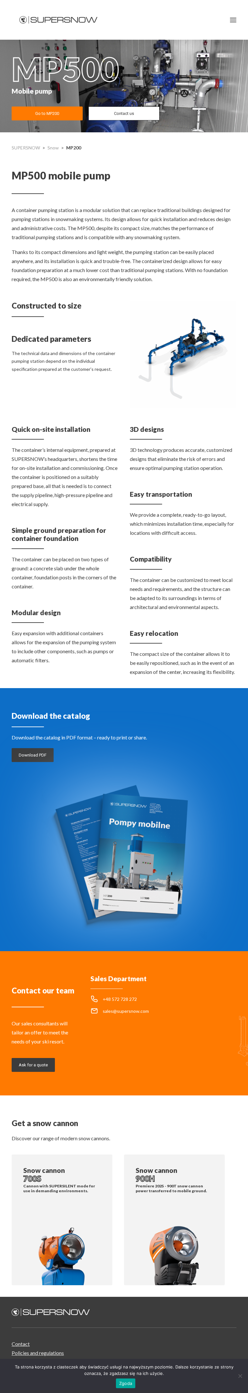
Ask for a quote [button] (33, 1065)
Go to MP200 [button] (47, 113)
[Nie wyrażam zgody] (240, 1376)
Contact (21, 1344)
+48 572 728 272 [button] (120, 999)
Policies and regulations (38, 1353)
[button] (233, 20)
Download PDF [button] (32, 755)
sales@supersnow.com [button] (126, 1011)
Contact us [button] (124, 113)
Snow (53, 147)
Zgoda (125, 1383)
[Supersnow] (59, 20)
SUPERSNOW (26, 147)
